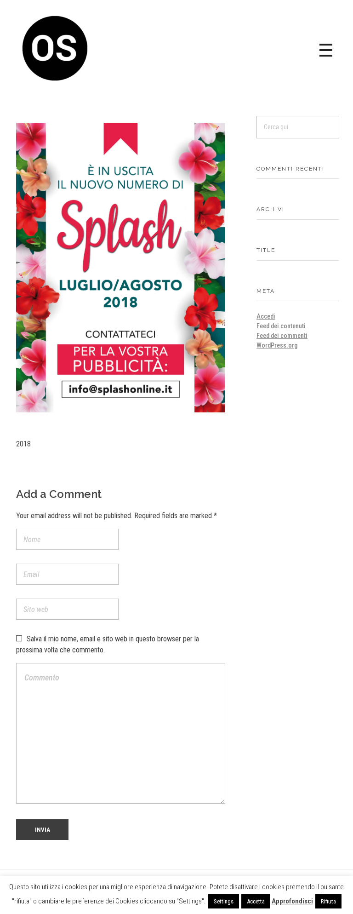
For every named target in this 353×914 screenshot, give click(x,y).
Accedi (265, 316)
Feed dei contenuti (281, 326)
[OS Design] (55, 48)
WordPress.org (276, 345)
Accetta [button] (256, 901)
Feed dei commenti (281, 335)
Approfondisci (292, 901)
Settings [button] (223, 901)
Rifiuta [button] (328, 901)
